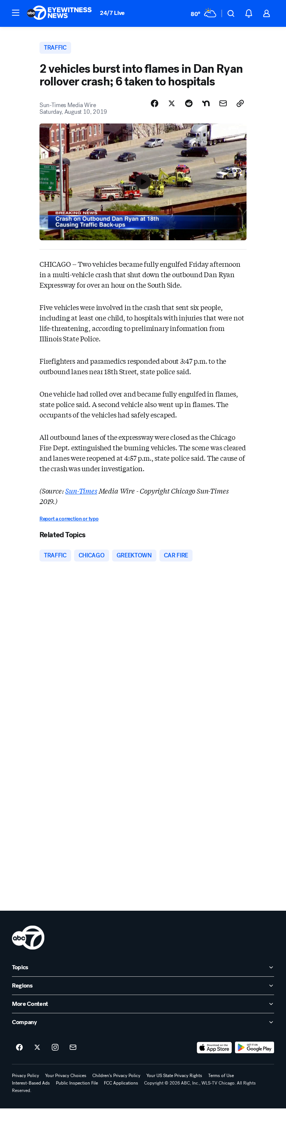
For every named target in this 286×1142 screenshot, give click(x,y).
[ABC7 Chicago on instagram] (55, 1047)
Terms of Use (221, 1075)
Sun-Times (81, 490)
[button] (15, 12)
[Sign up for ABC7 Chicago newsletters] (73, 1047)
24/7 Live (112, 13)
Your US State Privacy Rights (174, 1075)
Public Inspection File (77, 1083)
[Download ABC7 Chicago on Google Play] (254, 1048)
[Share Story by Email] (223, 103)
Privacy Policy (25, 1075)
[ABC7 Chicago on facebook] (19, 1047)
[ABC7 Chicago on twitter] (37, 1047)
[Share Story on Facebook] (154, 103)
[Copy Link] (240, 103)
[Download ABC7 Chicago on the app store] (214, 1048)
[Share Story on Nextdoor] (206, 103)
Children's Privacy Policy (116, 1075)
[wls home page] (28, 937)
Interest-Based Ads (31, 1083)
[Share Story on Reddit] (188, 103)
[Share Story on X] (171, 103)
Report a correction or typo (68, 518)
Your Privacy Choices (65, 1075)
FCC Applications (121, 1083)
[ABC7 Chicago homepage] (59, 13)
